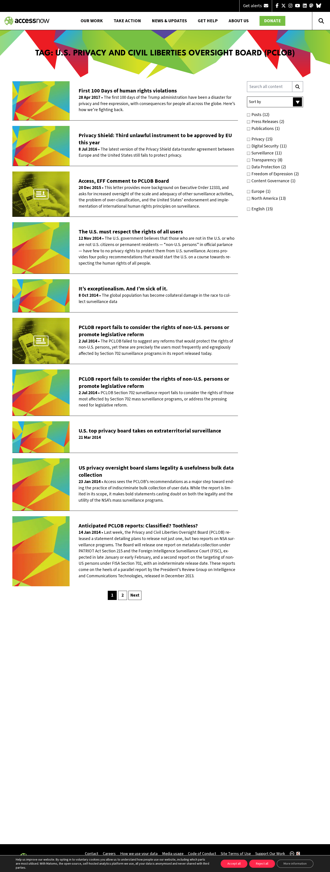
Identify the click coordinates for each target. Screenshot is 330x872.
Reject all (262, 863)
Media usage (172, 854)
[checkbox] (284, 115)
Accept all (234, 863)
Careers (109, 854)
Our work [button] (92, 21)
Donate (272, 21)
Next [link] (134, 595)
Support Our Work (270, 854)
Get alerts (253, 6)
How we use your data (139, 854)
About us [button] (239, 21)
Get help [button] (208, 21)
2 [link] (122, 595)
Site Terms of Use (236, 854)
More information (295, 863)
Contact (91, 854)
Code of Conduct (202, 854)
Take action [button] (127, 21)
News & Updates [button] (169, 21)
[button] (275, 102)
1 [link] (112, 595)
